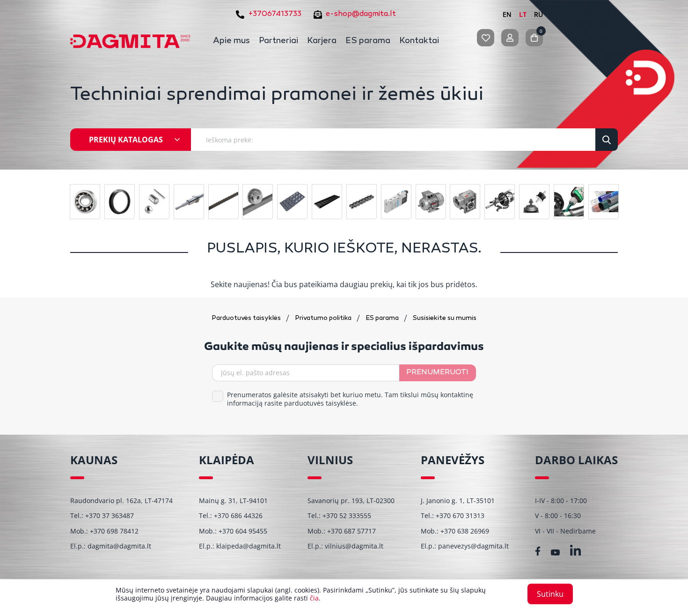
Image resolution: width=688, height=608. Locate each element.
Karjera (322, 41)
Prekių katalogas (126, 139)
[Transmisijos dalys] (257, 202)
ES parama (367, 41)
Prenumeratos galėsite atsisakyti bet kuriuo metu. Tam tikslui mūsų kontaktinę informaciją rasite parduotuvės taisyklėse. (350, 399)
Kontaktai (419, 41)
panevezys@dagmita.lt (473, 545)
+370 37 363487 (109, 515)
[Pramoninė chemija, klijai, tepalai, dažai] (569, 202)
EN (507, 14)
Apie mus (231, 41)
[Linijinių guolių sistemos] (189, 202)
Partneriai (278, 41)
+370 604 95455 (243, 530)
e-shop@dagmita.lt (361, 14)
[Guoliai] (85, 202)
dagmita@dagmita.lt (119, 545)
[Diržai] (223, 202)
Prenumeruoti (437, 372)
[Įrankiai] (499, 202)
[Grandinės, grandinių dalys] (361, 202)
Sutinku (550, 594)
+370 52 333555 (346, 515)
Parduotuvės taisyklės (247, 318)
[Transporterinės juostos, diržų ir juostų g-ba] (327, 202)
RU (538, 14)
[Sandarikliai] (119, 202)
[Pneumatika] (396, 202)
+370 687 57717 (351, 530)
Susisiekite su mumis (444, 318)
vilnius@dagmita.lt (354, 545)
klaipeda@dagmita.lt (248, 545)
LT (523, 14)
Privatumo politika (324, 318)
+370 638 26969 (464, 530)
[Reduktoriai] (465, 202)
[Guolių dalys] (154, 202)
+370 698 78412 (114, 530)
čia (314, 597)
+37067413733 (274, 14)
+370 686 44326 (238, 515)
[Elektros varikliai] (431, 202)
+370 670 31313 (460, 515)
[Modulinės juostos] (292, 202)
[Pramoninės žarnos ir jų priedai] (603, 202)
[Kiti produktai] (534, 202)
